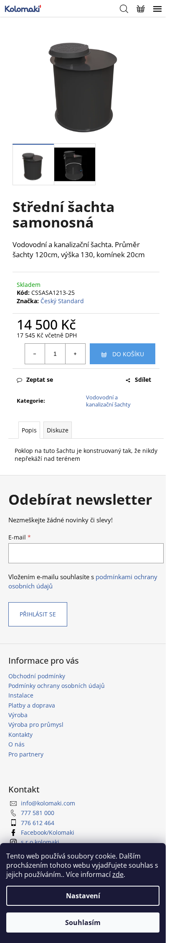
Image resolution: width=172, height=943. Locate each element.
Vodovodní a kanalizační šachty (108, 401)
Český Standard (62, 301)
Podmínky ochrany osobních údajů (56, 686)
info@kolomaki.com (48, 803)
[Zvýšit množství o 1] (75, 354)
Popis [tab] (29, 430)
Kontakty (20, 735)
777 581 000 (37, 813)
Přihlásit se (38, 614)
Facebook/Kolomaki (47, 832)
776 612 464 (37, 823)
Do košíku (128, 354)
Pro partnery (25, 754)
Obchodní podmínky (36, 676)
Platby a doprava (31, 705)
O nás (16, 744)
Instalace (20, 695)
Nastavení (83, 895)
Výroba (18, 715)
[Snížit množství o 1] (35, 354)
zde (118, 874)
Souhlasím (83, 922)
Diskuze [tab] (57, 430)
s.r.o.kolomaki (40, 842)
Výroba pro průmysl (35, 724)
